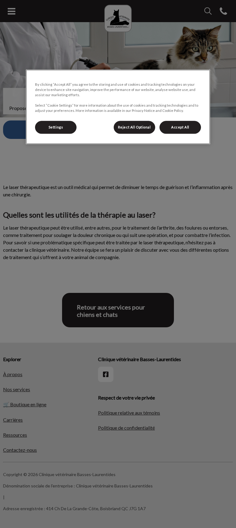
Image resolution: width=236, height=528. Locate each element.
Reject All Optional (134, 127)
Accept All (180, 127)
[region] (118, 106)
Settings (56, 127)
